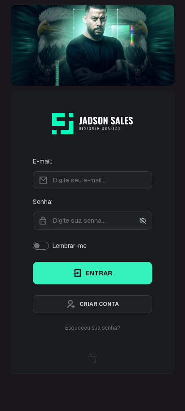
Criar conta (99, 304)
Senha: (43, 202)
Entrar (99, 273)
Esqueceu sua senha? (92, 327)
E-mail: (42, 161)
